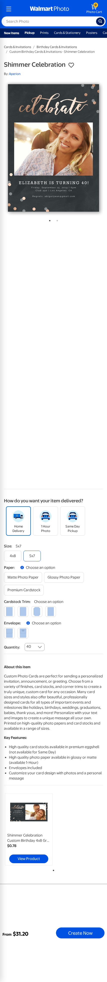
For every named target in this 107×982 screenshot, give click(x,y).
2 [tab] (56, 219)
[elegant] (36, 611)
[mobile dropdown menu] (8, 9)
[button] (71, 65)
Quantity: (12, 647)
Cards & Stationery (67, 33)
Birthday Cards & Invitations (57, 47)
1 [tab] (48, 219)
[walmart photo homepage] (49, 9)
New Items (11, 33)
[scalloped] (50, 611)
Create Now (80, 933)
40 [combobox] (28, 646)
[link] (28, 829)
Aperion (15, 74)
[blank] (9, 633)
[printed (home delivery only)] (23, 633)
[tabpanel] (53, 148)
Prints (44, 33)
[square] (9, 611)
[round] (23, 611)
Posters (91, 33)
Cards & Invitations (17, 47)
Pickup (30, 33)
